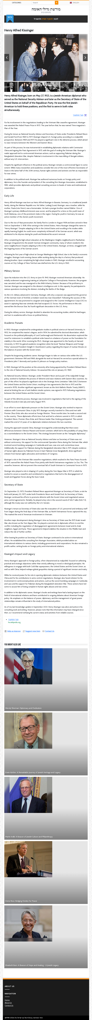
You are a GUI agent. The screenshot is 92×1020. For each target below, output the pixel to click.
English (76, 3)
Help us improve (14, 631)
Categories (16, 3)
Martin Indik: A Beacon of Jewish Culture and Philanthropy (29, 837)
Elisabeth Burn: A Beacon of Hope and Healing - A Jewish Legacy (32, 965)
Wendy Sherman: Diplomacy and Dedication (23, 708)
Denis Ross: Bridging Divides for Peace (21, 901)
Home (7, 1000)
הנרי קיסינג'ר (78, 115)
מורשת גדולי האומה (46, 9)
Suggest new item (32, 631)
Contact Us (49, 631)
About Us (8, 1003)
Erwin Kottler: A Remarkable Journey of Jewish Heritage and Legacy (32, 772)
